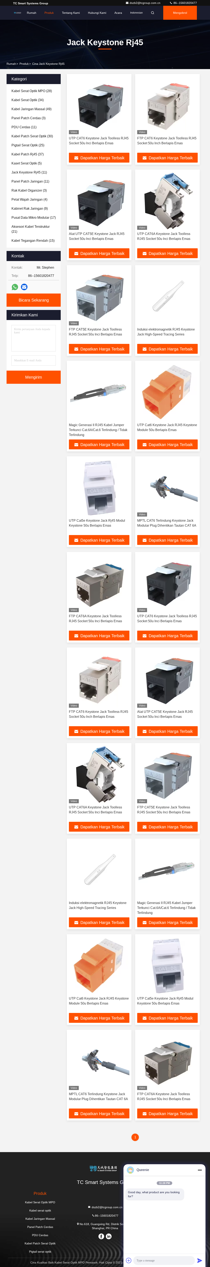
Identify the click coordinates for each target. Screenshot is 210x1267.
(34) (27, 100)
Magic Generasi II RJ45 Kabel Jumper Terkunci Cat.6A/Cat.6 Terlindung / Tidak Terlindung (98, 430)
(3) (28, 118)
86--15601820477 (185, 3)
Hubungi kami (97, 12)
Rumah (31, 12)
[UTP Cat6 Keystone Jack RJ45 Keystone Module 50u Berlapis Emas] (167, 392)
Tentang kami (71, 12)
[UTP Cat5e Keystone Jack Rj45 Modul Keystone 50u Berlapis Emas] (99, 487)
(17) (33, 217)
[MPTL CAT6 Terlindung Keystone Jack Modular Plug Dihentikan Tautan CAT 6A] (167, 487)
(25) (27, 145)
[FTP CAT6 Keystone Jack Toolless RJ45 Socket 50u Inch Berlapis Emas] (167, 105)
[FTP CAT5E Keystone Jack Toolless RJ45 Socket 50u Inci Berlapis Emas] (99, 296)
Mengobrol (180, 12)
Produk (49, 12)
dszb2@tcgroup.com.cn (145, 3)
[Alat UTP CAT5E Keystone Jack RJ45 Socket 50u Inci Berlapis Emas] (99, 201)
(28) (31, 91)
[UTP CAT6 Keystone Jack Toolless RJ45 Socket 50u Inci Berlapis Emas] (99, 105)
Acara (118, 12)
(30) (32, 136)
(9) (29, 208)
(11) (24, 127)
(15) (33, 240)
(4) (29, 199)
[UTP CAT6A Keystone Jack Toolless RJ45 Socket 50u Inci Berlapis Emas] (167, 201)
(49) (31, 109)
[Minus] (199, 1170)
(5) (26, 163)
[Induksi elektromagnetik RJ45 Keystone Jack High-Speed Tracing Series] (167, 296)
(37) (27, 154)
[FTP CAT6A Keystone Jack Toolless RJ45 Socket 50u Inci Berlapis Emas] (99, 583)
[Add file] (129, 1260)
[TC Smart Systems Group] (18, 13)
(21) (30, 229)
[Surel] (24, 287)
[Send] (199, 1260)
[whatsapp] (15, 287)
